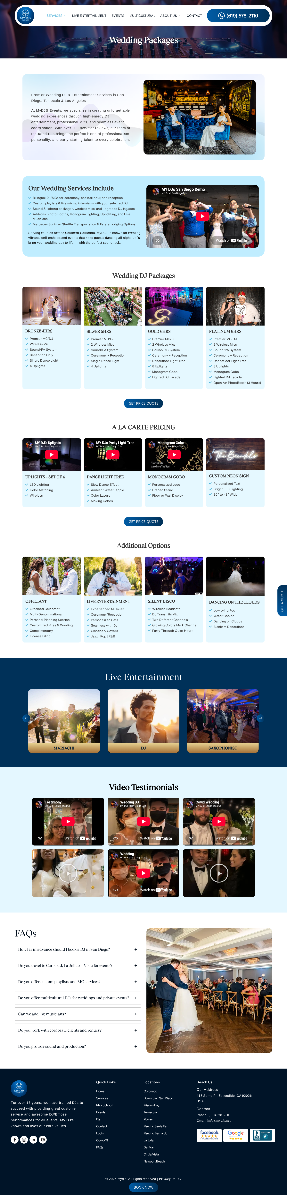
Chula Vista (151, 1154)
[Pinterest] (43, 1140)
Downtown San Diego (158, 1098)
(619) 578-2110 (219, 1115)
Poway (148, 1119)
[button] (26, 718)
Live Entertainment (89, 15)
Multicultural (142, 15)
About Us (168, 15)
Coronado (150, 1091)
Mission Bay (151, 1105)
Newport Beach (154, 1161)
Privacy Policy (170, 1179)
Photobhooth (105, 1105)
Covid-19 (102, 1140)
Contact (194, 15)
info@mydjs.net (219, 1120)
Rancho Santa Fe (155, 1126)
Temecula (150, 1112)
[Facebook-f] (15, 1140)
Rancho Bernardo (155, 1133)
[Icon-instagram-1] (24, 1140)
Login (100, 1133)
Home (100, 1091)
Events (118, 15)
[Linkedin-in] (33, 1140)
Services (54, 15)
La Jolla (148, 1140)
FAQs (99, 1147)
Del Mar (149, 1147)
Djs (98, 1119)
